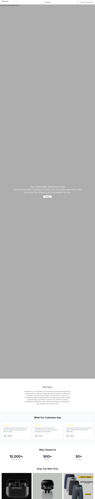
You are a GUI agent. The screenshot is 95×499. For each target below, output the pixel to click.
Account (82, 2)
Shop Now (47, 196)
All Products (47, 2)
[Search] (78, 2)
